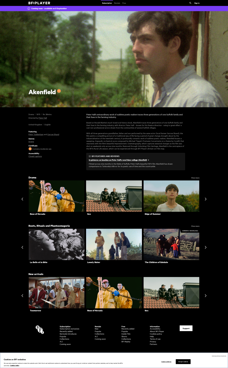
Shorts (124, 336)
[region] (114, 360)
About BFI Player (157, 331)
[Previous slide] (22, 199)
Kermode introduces (68, 333)
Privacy (153, 341)
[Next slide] (205, 199)
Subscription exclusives (69, 328)
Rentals (117, 3)
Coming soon (65, 344)
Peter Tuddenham (35, 134)
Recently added (66, 331)
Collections (64, 339)
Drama (31, 141)
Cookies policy (156, 333)
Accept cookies (183, 361)
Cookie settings (166, 361)
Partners (153, 344)
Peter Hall (43, 117)
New (96, 328)
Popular (63, 336)
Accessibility (155, 328)
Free (124, 3)
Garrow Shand (53, 134)
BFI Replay (125, 341)
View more (195, 177)
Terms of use (155, 339)
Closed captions (35, 156)
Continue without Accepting (219, 356)
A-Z (61, 341)
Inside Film (125, 333)
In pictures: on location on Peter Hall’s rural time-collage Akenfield (118, 160)
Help (152, 336)
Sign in (197, 3)
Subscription (107, 3)
